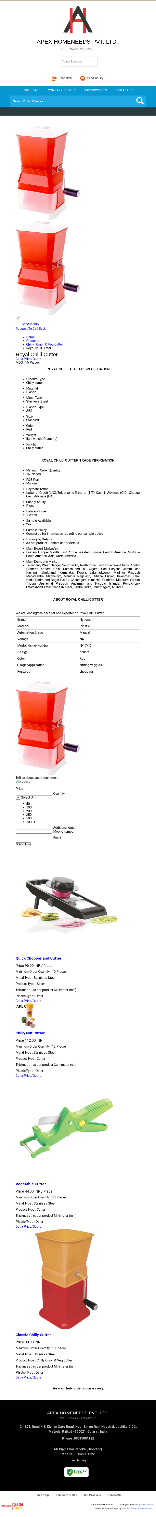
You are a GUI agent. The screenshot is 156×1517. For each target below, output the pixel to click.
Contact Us (124, 90)
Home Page (32, 90)
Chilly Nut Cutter (30, 1033)
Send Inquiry (30, 324)
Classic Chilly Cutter (33, 1335)
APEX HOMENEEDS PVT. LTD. (77, 45)
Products (32, 341)
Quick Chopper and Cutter (38, 958)
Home (30, 337)
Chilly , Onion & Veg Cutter (44, 344)
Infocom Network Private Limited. (137, 1508)
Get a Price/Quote (28, 359)
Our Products (95, 90)
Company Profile (62, 90)
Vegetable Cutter (31, 1184)
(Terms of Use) (146, 1504)
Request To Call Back (31, 329)
